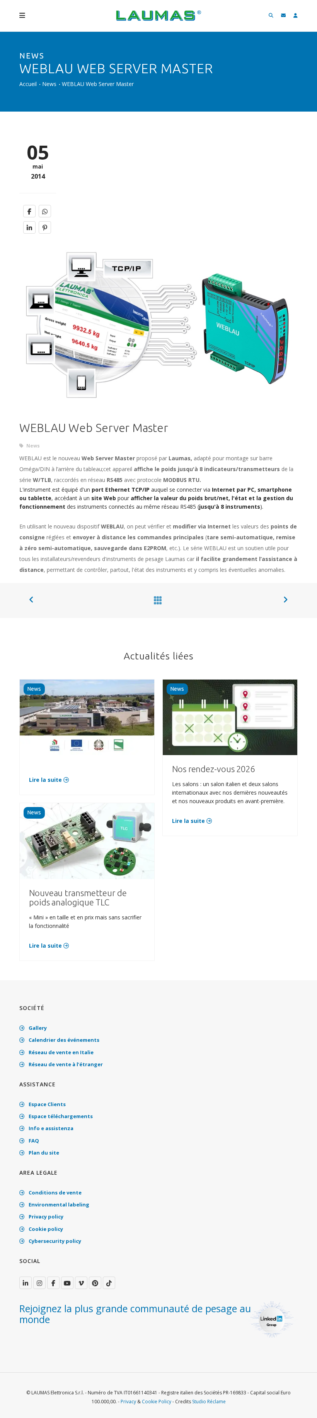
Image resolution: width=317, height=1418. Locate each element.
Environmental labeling (58, 1204)
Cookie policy (45, 1228)
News (49, 84)
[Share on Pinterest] (45, 227)
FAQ (33, 1140)
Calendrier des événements (63, 1039)
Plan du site (43, 1152)
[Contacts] (283, 15)
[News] (156, 600)
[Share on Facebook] (29, 211)
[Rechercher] (271, 15)
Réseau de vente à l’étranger (65, 1064)
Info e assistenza (50, 1128)
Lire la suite (46, 779)
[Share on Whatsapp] (45, 211)
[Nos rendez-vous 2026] (230, 716)
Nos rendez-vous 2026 (213, 769)
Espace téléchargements (60, 1116)
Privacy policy (45, 1216)
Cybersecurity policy (54, 1240)
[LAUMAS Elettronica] (25, 1283)
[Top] (299, 1404)
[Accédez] (295, 15)
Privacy (128, 1401)
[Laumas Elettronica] (158, 19)
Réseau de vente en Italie (60, 1052)
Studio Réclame (209, 1401)
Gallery (37, 1027)
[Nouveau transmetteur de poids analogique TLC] (87, 840)
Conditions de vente (54, 1192)
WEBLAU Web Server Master (98, 84)
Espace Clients (46, 1104)
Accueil (28, 84)
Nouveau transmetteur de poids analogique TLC (78, 897)
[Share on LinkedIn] (29, 227)
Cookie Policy (156, 1401)
